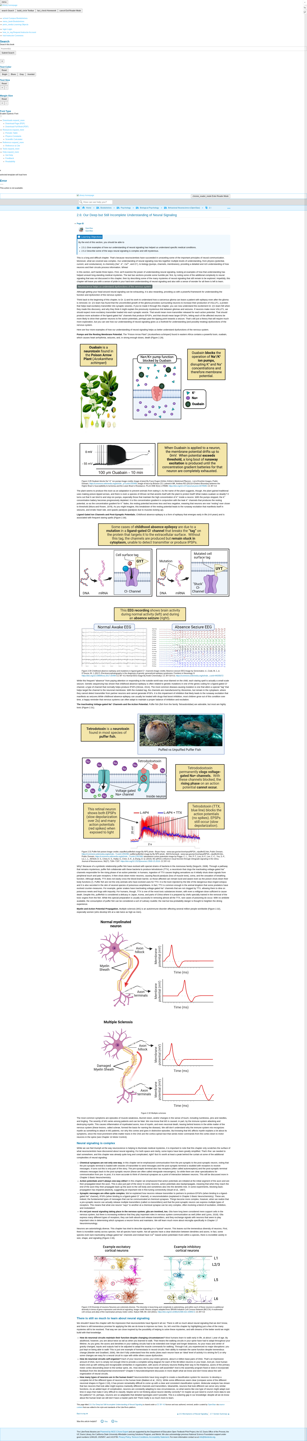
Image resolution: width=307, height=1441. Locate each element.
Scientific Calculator (13, 139)
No (116, 1421)
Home (89, 208)
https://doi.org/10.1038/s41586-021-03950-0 (176, 1312)
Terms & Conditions (140, 1437)
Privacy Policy (125, 1437)
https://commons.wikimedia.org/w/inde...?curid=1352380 (119, 856)
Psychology (125, 208)
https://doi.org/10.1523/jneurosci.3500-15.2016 (140, 861)
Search (81, 202)
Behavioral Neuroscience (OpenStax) (184, 208)
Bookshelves (106, 208)
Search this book (7, 44)
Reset (4, 70)
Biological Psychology (149, 208)
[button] (9, 158)
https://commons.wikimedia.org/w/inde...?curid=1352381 (105, 854)
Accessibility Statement (159, 1437)
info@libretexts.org (207, 1437)
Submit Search (8, 53)
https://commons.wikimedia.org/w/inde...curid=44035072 (199, 676)
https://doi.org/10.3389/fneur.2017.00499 (99, 676)
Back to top (81, 1414)
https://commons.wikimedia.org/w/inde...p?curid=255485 (113, 484)
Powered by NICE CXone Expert (114, 1432)
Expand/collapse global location (228, 207)
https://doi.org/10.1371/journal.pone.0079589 (188, 486)
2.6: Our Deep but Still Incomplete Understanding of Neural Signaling (115, 1404)
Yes (106, 1421)
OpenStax (89, 228)
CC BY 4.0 (161, 1404)
